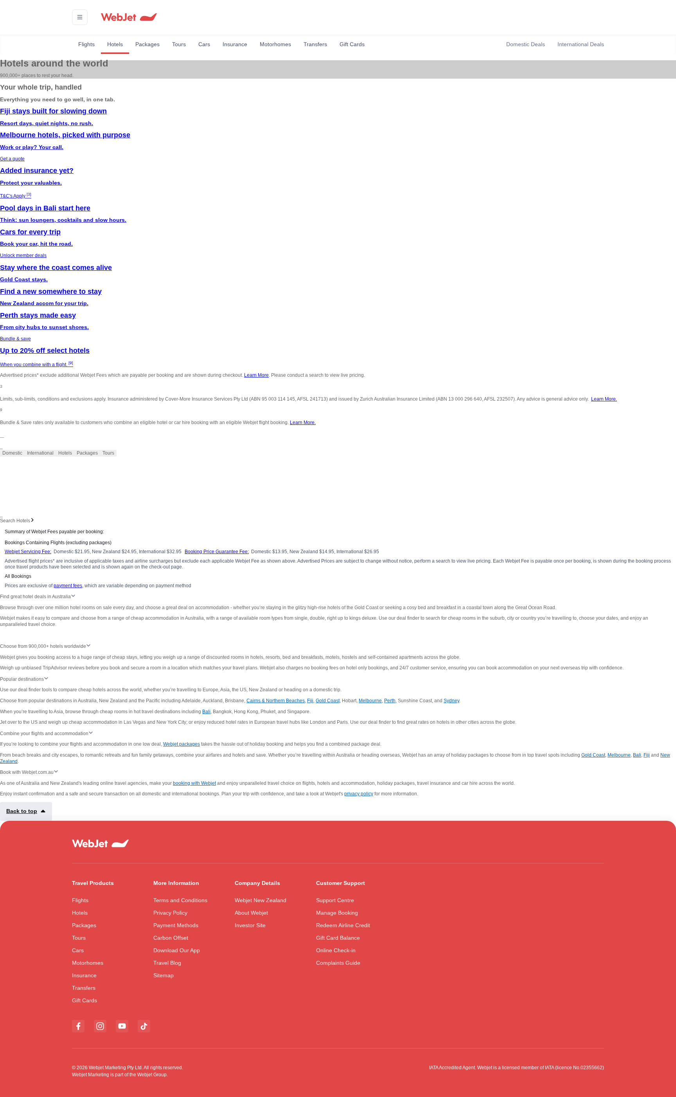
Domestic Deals (525, 44)
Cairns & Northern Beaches (275, 700)
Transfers (315, 44)
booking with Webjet (194, 783)
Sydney (451, 700)
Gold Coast (328, 700)
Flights (86, 44)
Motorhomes (275, 44)
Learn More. (604, 399)
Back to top (21, 811)
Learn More (256, 375)
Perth (390, 700)
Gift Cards (352, 44)
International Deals (580, 44)
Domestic (12, 453)
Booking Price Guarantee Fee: (217, 551)
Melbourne (370, 700)
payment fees (68, 585)
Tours (179, 44)
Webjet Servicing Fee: (28, 551)
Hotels (115, 44)
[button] (80, 17)
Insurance (235, 44)
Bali (206, 711)
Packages (147, 44)
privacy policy (358, 794)
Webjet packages (181, 744)
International (40, 453)
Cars (204, 44)
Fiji (310, 700)
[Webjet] (128, 17)
